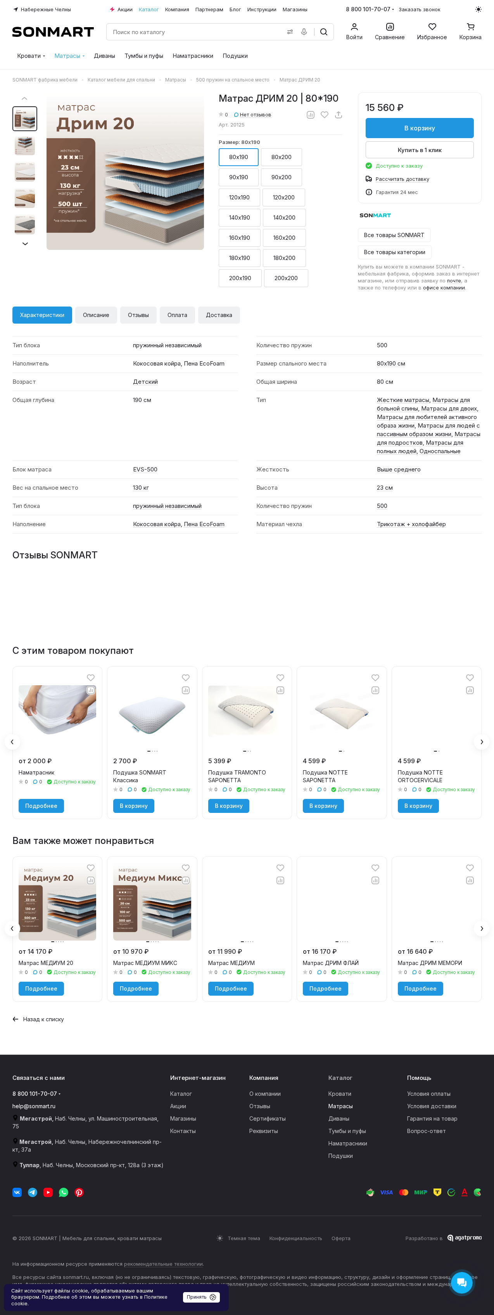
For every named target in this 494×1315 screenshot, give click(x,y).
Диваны (338, 1118)
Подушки (340, 1155)
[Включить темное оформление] (478, 9)
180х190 (239, 258)
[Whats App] (63, 1192)
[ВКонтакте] (17, 1192)
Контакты (183, 1131)
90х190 (238, 177)
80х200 (281, 157)
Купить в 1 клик (420, 150)
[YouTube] (48, 1192)
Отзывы (138, 315)
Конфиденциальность (295, 1238)
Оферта (341, 1238)
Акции (178, 1106)
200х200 (286, 278)
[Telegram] (32, 1192)
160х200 (284, 237)
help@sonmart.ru (33, 1106)
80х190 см (391, 363)
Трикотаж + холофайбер (411, 524)
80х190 (238, 157)
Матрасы (340, 1106)
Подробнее (41, 805)
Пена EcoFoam (204, 524)
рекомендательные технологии (163, 1264)
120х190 (239, 197)
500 (382, 505)
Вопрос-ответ (426, 1131)
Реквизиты (263, 1131)
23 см (385, 487)
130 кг (141, 487)
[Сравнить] (310, 115)
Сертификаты (267, 1118)
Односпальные (440, 451)
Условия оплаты (429, 1093)
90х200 (281, 177)
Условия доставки (431, 1106)
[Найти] (323, 32)
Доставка (219, 315)
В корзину (419, 128)
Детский (145, 381)
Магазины (183, 1118)
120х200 (284, 197)
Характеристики (42, 315)
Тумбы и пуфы (347, 1131)
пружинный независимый (167, 505)
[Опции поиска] (288, 32)
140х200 (284, 217)
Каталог (181, 1093)
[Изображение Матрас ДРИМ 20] (125, 171)
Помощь (419, 1077)
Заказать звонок (419, 9)
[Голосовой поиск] (305, 32)
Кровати (339, 1093)
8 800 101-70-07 (368, 9)
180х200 (284, 258)
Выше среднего (399, 469)
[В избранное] (324, 115)
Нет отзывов (255, 114)
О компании (265, 1093)
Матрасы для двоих (449, 408)
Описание (96, 315)
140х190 (239, 217)
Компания (263, 1077)
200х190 (240, 278)
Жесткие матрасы (403, 400)
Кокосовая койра (157, 524)
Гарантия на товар (432, 1118)
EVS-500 (145, 469)
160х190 (239, 237)
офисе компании (444, 287)
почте (454, 280)
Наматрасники (347, 1143)
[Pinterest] (79, 1192)
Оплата (177, 315)
